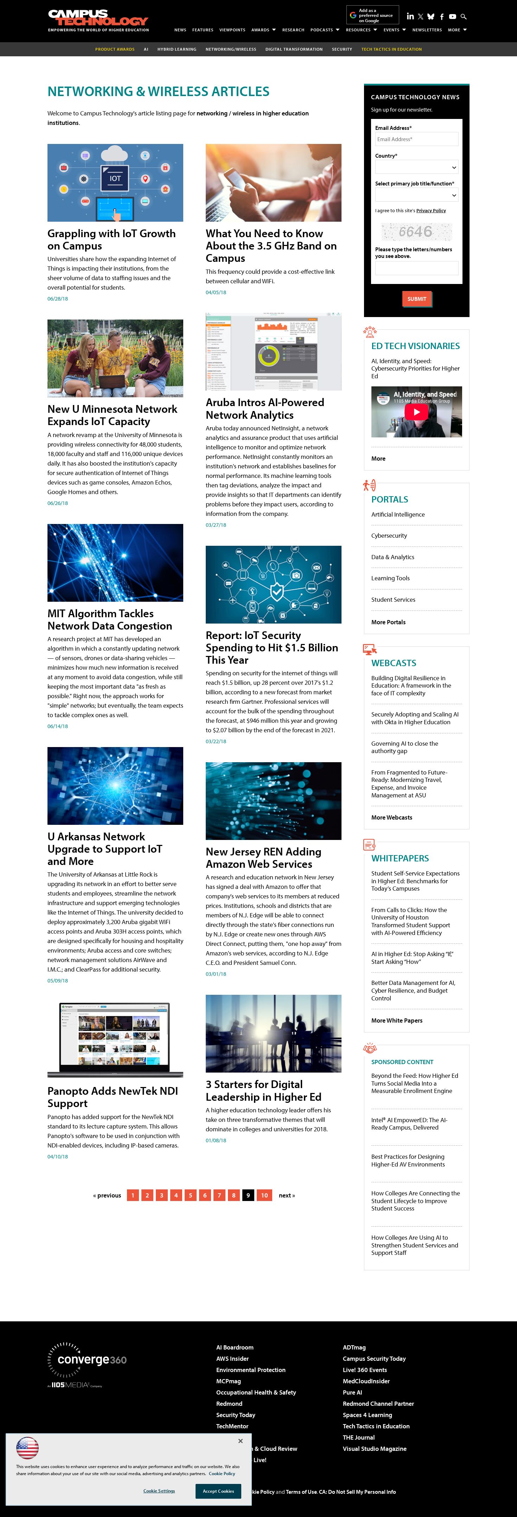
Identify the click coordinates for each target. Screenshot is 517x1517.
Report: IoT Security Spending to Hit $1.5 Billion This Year (272, 647)
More (454, 29)
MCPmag (228, 1381)
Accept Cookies (218, 1491)
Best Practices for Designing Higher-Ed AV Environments (408, 1160)
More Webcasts (392, 817)
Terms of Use (301, 1491)
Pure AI (352, 1392)
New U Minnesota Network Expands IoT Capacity (112, 415)
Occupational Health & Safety (256, 1392)
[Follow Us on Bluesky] (430, 16)
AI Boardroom (235, 1347)
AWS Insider (232, 1358)
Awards (260, 29)
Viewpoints (232, 29)
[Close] (240, 1441)
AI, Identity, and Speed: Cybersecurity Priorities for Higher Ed (415, 368)
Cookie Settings (159, 1490)
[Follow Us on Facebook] (442, 16)
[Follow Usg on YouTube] (452, 16)
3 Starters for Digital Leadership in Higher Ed (264, 1090)
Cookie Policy (259, 1491)
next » (287, 1195)
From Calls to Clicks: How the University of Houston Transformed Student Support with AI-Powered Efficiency (410, 921)
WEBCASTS (393, 662)
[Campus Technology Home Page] (98, 20)
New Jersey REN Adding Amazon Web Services (263, 857)
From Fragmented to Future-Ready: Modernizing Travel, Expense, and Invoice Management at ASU (409, 783)
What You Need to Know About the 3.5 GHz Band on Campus (271, 245)
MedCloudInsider (366, 1381)
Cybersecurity (389, 535)
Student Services (393, 599)
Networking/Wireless (231, 49)
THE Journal (359, 1437)
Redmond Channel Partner (378, 1403)
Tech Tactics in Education (376, 1426)
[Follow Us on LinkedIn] (410, 15)
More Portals (388, 622)
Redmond (229, 1403)
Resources (358, 29)
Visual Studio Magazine (375, 1449)
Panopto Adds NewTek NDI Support (112, 1096)
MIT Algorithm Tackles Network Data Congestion (109, 619)
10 (264, 1195)
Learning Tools (390, 578)
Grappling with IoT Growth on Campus (111, 239)
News (180, 29)
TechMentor (232, 1426)
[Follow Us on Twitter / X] (420, 16)
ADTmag (354, 1347)
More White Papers (397, 1020)
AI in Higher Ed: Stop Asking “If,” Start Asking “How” (412, 958)
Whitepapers (400, 858)
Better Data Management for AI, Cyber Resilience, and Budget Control (413, 990)
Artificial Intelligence (398, 514)
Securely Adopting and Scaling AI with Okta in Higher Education (415, 718)
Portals (389, 499)
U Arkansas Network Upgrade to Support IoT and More (104, 848)
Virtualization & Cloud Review (256, 1449)
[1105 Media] (89, 1423)
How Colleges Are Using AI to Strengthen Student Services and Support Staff (414, 1245)
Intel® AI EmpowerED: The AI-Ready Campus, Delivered (409, 1123)
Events (392, 29)
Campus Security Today (374, 1358)
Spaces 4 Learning (367, 1415)
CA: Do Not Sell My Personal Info (357, 1491)
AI (146, 49)
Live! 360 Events (365, 1370)
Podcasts (322, 29)
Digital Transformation (294, 49)
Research (293, 29)
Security (342, 49)
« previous (107, 1195)
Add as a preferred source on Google (376, 15)
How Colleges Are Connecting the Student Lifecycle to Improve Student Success (415, 1200)
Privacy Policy (431, 210)
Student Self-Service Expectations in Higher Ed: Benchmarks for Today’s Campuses (415, 880)
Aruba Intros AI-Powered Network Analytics (265, 408)
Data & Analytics (392, 557)
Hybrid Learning (177, 49)
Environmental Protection (251, 1370)
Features (202, 29)
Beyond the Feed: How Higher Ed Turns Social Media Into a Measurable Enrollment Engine (414, 1083)
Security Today (235, 1415)
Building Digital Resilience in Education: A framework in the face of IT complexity (411, 685)
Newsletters (427, 29)
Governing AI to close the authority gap (404, 747)
